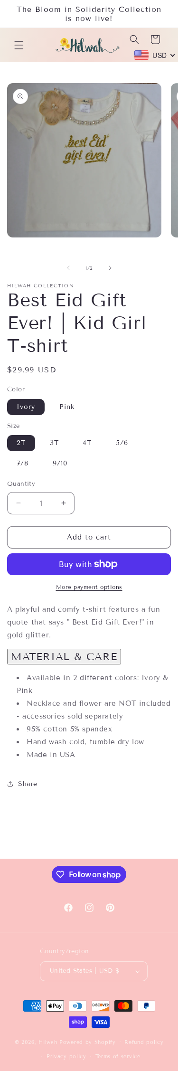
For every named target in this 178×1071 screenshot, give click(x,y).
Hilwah (48, 1041)
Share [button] (27, 784)
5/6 (122, 443)
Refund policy (143, 1042)
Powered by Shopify (87, 1041)
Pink (67, 407)
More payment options (89, 586)
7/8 (22, 463)
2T (21, 443)
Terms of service (118, 1056)
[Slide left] (68, 267)
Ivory (26, 407)
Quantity (21, 484)
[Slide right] (110, 267)
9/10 (60, 463)
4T (87, 443)
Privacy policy (66, 1056)
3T (54, 443)
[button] (19, 45)
